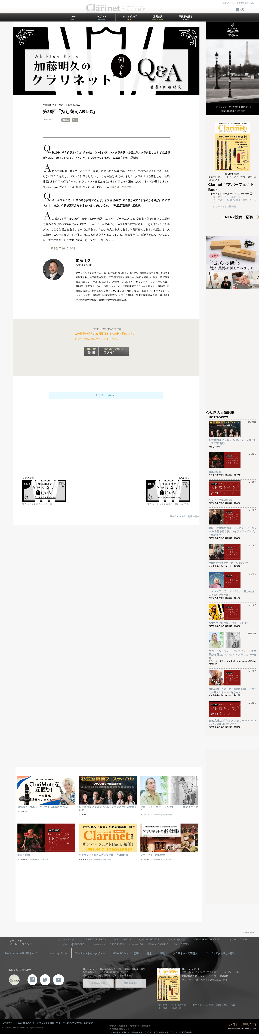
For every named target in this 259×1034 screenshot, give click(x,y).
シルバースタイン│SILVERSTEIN (107, 944)
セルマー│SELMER (149, 939)
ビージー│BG (136, 944)
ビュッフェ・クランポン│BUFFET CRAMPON (82, 939)
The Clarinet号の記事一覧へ (161, 815)
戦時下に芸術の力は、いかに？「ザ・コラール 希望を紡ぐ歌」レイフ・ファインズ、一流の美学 (232, 531)
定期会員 (157, 17)
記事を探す (187, 17)
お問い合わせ (250, 3)
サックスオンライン (141, 1032)
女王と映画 (215, 471)
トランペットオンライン (165, 1032)
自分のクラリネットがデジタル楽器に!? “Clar (43, 807)
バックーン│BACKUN (238, 939)
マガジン (101, 17)
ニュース (73, 17)
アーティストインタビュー (90, 953)
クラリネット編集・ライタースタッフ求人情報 (59, 1022)
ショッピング (130, 17)
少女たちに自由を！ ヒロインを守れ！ (230, 623)
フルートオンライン (119, 1032)
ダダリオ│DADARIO (157, 944)
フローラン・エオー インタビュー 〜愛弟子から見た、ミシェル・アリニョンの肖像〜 (232, 654)
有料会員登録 (131, 983)
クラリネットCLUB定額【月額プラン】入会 (212, 1004)
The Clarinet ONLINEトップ (21, 953)
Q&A (75, 120)
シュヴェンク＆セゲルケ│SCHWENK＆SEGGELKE (193, 939)
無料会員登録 (98, 983)
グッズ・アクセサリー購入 (220, 953)
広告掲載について (26, 1022)
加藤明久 (66, 120)
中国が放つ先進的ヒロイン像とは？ (228, 563)
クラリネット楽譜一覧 (224, 206)
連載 (162, 953)
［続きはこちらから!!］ (123, 186)
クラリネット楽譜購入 (185, 953)
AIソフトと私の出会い (221, 499)
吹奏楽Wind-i (186, 1032)
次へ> (111, 395)
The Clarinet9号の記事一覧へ (184, 516)
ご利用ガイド (227, 3)
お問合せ (88, 1022)
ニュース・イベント (56, 953)
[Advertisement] (106, 448)
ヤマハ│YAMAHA (123, 939)
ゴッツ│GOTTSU (181, 944)
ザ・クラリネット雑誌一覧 (227, 196)
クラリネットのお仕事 (152, 854)
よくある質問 (238, 3)
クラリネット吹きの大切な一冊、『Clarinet (103, 854)
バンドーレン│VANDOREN (72, 944)
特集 (149, 953)
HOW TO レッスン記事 (126, 953)
